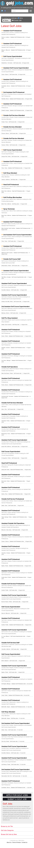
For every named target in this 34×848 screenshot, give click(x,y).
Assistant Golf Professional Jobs (17, 37)
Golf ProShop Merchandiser (12, 197)
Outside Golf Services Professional (13, 584)
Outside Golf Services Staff (10, 643)
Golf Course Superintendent (12, 56)
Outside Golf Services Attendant (14, 115)
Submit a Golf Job (17, 799)
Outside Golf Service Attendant (13, 138)
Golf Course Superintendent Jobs (19, 277)
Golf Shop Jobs (14, 179)
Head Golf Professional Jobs (18, 191)
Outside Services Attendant (12, 127)
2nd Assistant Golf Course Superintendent (17, 235)
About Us (9, 842)
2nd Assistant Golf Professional (13, 92)
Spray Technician (9, 209)
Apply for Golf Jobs (17, 795)
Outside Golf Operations (10, 367)
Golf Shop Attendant (10, 173)
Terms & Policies (16, 842)
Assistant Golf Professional (12, 31)
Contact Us (1, 10)
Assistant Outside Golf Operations (13, 523)
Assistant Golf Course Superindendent (14, 440)
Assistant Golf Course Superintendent (16, 68)
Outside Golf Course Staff (11, 259)
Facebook (4, 10)
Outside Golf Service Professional (13, 499)
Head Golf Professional (11, 184)
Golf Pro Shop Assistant (10, 318)
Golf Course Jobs (17, 63)
